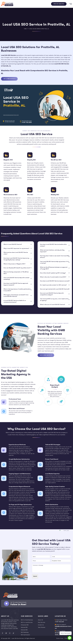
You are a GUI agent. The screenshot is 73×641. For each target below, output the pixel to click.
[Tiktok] (13, 633)
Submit (35, 576)
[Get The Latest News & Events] (6, 603)
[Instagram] (9, 633)
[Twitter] (6, 633)
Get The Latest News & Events (18, 602)
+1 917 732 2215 (59, 621)
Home (25, 28)
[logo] (7, 4)
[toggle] (70, 4)
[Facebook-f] (2, 633)
